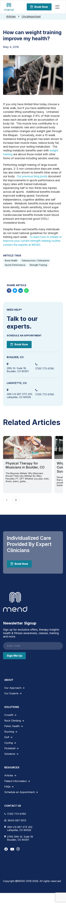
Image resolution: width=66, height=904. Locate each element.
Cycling (8, 742)
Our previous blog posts (32, 176)
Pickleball (9, 748)
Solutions (9, 753)
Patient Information (15, 781)
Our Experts (11, 693)
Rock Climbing (12, 720)
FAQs (7, 786)
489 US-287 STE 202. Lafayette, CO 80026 (20, 396)
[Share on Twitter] (15, 290)
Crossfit (8, 714)
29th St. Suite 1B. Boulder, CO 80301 (18, 370)
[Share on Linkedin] (20, 290)
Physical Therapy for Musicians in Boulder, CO (25, 465)
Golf (6, 737)
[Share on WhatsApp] (26, 290)
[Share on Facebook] (9, 290)
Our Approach (12, 687)
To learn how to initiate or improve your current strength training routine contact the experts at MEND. (32, 240)
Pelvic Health (12, 726)
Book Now (41, 6)
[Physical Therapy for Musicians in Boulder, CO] (27, 447)
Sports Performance (15, 265)
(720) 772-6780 (44, 368)
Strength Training (38, 265)
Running (9, 731)
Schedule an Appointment (19, 792)
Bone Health (11, 260)
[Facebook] (6, 849)
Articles (11, 16)
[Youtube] (12, 849)
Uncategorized (31, 16)
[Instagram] (18, 849)
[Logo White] (15, 602)
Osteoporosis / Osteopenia (35, 260)
